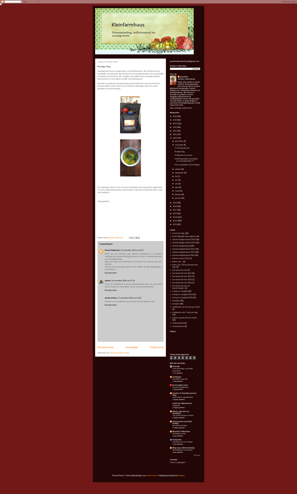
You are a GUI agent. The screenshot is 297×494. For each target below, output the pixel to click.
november (179, 145)
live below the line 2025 (182, 283)
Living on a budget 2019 (182, 298)
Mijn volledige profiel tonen (181, 108)
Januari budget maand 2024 (183, 243)
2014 (175, 221)
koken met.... (177, 262)
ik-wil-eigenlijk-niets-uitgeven (184, 236)
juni (176, 180)
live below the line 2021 (182, 273)
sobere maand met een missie (184, 318)
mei (176, 184)
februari (178, 194)
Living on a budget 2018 (182, 294)
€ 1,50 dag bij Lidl (182, 148)
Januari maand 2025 (180, 258)
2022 (175, 131)
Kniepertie (176, 440)
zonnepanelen (178, 326)
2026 (175, 116)
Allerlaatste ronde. (179, 434)
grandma (184, 77)
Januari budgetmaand (181, 246)
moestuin (176, 301)
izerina (108, 281)
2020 (175, 138)
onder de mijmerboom (182, 403)
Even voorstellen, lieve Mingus (187, 165)
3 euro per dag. (178, 233)
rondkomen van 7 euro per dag (184, 312)
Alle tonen (197, 455)
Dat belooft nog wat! (179, 379)
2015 (175, 217)
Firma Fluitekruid (112, 250)
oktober (178, 169)
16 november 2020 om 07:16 (123, 281)
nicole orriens (111, 298)
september (179, 173)
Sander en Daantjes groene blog (184, 394)
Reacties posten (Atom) (119, 353)
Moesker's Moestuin (181, 431)
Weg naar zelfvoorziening (183, 448)
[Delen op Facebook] (137, 238)
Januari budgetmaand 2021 (183, 249)
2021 (175, 134)
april (177, 187)
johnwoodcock (152, 475)
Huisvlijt (175, 366)
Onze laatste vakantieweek (182, 397)
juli (176, 176)
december (179, 141)
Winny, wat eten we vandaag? (180, 412)
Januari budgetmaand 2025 (183, 252)
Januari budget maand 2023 (183, 239)
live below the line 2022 (182, 276)
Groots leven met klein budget (182, 422)
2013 (175, 224)
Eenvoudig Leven (180, 385)
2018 (175, 206)
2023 (175, 127)
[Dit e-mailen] (130, 238)
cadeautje (176, 405)
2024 (175, 124)
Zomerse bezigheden (180, 387)
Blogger (181, 475)
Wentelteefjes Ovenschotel (182, 450)
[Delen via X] (134, 238)
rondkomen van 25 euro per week (186, 307)
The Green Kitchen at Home (183, 415)
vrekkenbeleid (178, 323)
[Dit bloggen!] (132, 238)
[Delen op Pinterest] (139, 238)
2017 (175, 210)
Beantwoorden (111, 273)
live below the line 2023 (182, 280)
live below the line (179, 270)
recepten (175, 304)
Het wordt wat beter (179, 425)
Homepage (132, 347)
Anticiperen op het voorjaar (182, 442)
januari (178, 198)
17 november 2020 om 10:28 (129, 298)
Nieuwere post (105, 347)
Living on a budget (179, 291)
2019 (175, 203)
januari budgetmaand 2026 (183, 255)
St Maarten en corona (183, 155)
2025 (175, 120)
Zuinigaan (176, 377)
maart (177, 191)
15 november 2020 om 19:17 (132, 250)
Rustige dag (180, 152)
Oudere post (157, 347)
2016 (175, 213)
